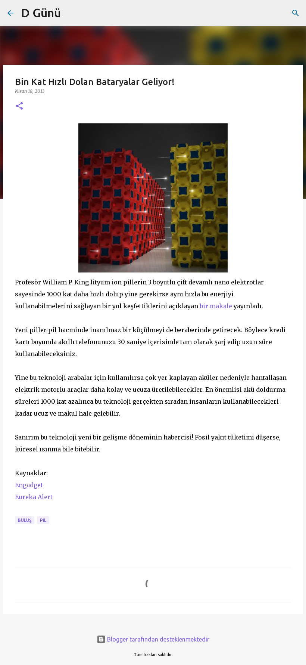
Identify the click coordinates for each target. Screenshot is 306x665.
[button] (19, 106)
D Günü (41, 12)
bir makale (216, 306)
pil (43, 520)
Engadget (29, 485)
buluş (24, 520)
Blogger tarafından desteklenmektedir (157, 639)
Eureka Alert (34, 497)
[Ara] (295, 13)
